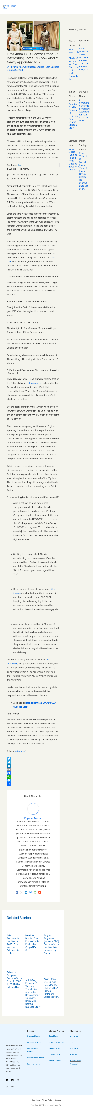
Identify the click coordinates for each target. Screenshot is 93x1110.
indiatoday (20, 751)
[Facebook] (33, 773)
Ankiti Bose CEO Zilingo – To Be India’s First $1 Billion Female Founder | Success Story (51, 987)
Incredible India (33, 1064)
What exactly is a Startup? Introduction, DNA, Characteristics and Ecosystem (74, 64)
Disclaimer (36, 1100)
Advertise (74, 1048)
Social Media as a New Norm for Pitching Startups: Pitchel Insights (84, 59)
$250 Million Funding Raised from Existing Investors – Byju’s (74, 159)
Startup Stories (33, 1036)
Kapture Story (54, 1060)
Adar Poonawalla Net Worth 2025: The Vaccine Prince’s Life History (13, 944)
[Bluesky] (30, 892)
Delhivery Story (55, 1054)
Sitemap (58, 1100)
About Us (74, 1036)
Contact (73, 1054)
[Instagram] (7, 1087)
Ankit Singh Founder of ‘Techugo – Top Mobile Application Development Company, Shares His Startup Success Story (32, 993)
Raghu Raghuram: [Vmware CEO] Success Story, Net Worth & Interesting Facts (51, 944)
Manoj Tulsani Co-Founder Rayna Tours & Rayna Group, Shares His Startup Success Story (83, 171)
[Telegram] (33, 762)
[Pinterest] (12, 1087)
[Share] (33, 784)
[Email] (33, 769)
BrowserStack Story (57, 1042)
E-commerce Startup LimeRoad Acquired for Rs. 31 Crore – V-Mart (84, 110)
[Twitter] (33, 758)
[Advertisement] (79, 230)
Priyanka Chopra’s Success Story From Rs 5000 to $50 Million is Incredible (14, 980)
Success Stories (36, 66)
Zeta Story (53, 1036)
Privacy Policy (47, 1100)
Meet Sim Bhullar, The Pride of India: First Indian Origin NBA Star (32, 943)
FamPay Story (54, 1048)
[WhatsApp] (33, 777)
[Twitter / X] (21, 892)
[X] (18, 1081)
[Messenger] (33, 780)
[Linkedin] (26, 892)
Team (72, 1042)
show (19, 165)
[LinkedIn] (33, 766)
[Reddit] (39, 892)
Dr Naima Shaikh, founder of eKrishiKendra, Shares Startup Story (73, 116)
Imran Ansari (35, 383)
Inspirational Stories (35, 1058)
